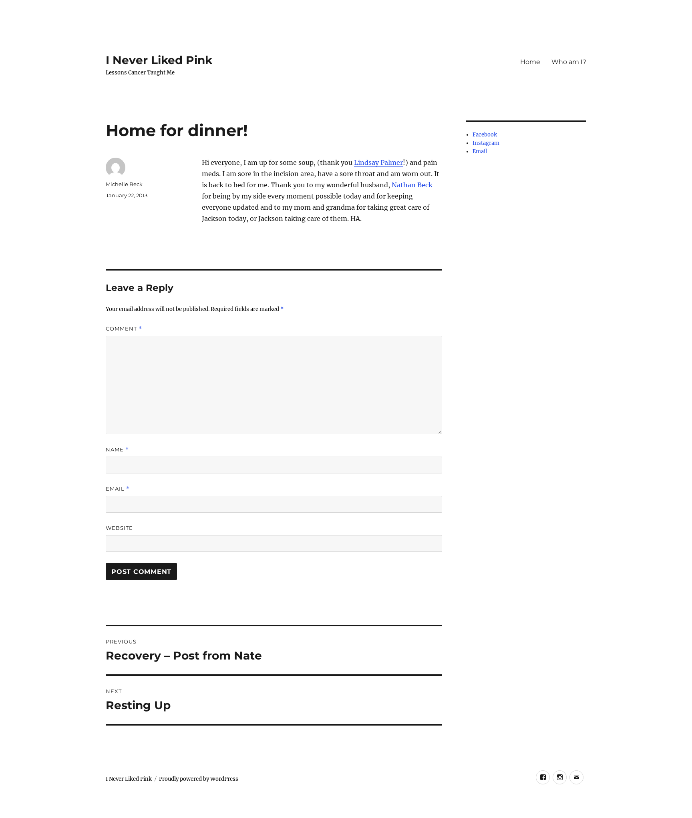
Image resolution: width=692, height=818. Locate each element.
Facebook (485, 134)
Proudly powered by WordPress (198, 779)
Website (119, 528)
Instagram (486, 143)
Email (118, 488)
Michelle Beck (124, 184)
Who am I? (568, 62)
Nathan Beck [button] (412, 185)
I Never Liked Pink (159, 60)
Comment (124, 328)
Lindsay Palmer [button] (378, 162)
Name (117, 449)
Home (530, 62)
